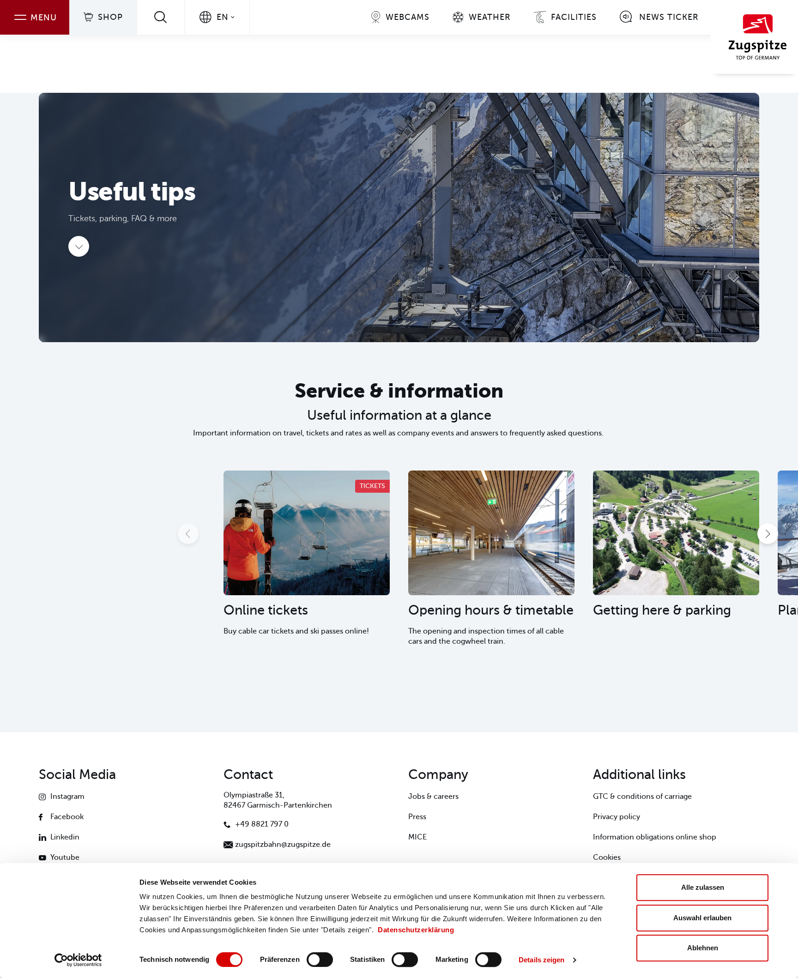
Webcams (407, 17)
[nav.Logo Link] (754, 37)
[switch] (320, 959)
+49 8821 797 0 (262, 824)
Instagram (67, 796)
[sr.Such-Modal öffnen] (160, 17)
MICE (417, 837)
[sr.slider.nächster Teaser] (767, 533)
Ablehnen (702, 948)
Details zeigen (541, 960)
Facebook (67, 817)
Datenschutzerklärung (416, 930)
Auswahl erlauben (702, 918)
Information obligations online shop (654, 837)
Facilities (574, 17)
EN (223, 17)
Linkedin (64, 837)
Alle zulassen (702, 887)
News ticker (669, 17)
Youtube (64, 857)
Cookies (607, 857)
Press (417, 817)
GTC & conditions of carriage (642, 796)
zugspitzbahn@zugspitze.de (283, 844)
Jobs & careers (433, 796)
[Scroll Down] (78, 246)
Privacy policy (616, 817)
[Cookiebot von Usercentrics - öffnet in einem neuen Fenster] (78, 960)
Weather (490, 17)
